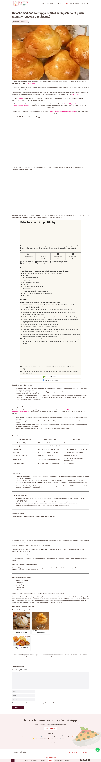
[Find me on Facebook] (81, 760)
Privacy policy (79, 752)
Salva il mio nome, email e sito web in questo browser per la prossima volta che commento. (38, 703)
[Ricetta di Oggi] (20, 3)
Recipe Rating (16, 669)
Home (42, 3)
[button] (87, 3)
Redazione (69, 752)
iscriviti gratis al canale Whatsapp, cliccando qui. (62, 111)
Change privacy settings (50, 741)
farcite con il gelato (30, 83)
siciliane (21, 98)
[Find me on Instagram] (86, 760)
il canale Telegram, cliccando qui (73, 103)
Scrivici (83, 3)
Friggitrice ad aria (74, 3)
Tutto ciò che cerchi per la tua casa (72, 113)
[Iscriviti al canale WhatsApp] (98, 750)
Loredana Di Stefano (34, 751)
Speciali (59, 3)
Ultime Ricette (49, 3)
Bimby (66, 3)
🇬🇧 (56, 736)
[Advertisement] (50, 142)
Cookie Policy (86, 752)
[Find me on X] (84, 760)
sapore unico (75, 94)
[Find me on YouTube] (89, 760)
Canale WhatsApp (51, 728)
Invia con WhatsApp (51, 377)
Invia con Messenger (51, 380)
